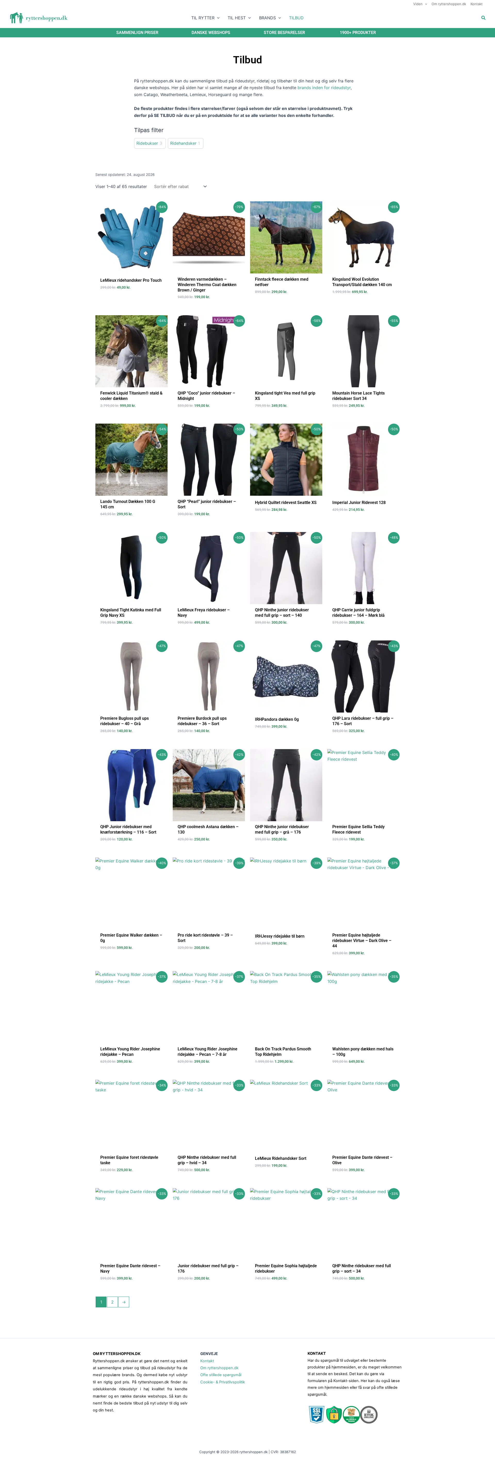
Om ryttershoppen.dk (219, 1368)
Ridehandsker (183, 143)
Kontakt (207, 1361)
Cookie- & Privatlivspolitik (222, 1382)
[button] (425, 4)
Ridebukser (147, 143)
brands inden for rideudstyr (324, 87)
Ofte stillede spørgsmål (220, 1375)
